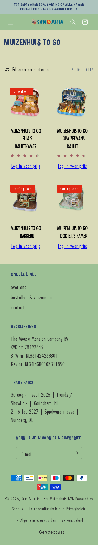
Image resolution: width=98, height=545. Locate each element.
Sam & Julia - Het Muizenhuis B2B (47, 498)
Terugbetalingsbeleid (45, 508)
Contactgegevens (52, 532)
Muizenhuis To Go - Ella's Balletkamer (26, 138)
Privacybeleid (76, 508)
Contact (18, 307)
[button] (11, 22)
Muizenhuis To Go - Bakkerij (26, 232)
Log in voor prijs (25, 165)
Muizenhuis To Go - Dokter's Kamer (72, 232)
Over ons (18, 287)
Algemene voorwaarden (38, 520)
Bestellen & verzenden (31, 297)
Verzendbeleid (72, 520)
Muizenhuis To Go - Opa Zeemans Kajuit (72, 138)
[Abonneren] (76, 453)
